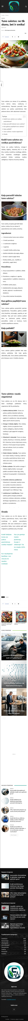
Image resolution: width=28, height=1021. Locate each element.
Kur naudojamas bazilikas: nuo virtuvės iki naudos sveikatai (7, 559)
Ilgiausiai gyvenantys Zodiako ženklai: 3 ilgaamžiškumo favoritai (17, 926)
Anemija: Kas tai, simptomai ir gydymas (20, 624)
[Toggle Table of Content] (23, 116)
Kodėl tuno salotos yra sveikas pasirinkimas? (13, 120)
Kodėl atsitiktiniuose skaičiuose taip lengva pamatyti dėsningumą (16, 801)
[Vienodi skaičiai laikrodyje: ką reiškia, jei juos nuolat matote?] (5, 916)
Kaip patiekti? (8, 129)
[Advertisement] (14, 84)
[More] (18, 36)
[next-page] (5, 718)
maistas (7, 597)
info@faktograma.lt (11, 999)
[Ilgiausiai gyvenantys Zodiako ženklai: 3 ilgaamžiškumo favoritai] (5, 925)
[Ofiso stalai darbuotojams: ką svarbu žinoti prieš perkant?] (14, 702)
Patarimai (14, 652)
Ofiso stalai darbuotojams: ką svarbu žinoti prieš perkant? (18, 895)
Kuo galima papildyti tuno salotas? (14, 126)
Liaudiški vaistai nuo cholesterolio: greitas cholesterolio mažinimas (17, 908)
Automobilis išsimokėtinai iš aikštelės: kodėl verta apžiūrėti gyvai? (18, 792)
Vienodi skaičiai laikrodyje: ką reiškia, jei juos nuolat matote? (18, 917)
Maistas (7, 15)
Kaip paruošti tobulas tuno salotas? (14, 124)
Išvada (5, 134)
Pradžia (3, 15)
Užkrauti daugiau (14, 835)
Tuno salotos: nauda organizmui (13, 131)
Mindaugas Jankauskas (10, 30)
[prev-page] (2, 718)
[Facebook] (14, 1009)
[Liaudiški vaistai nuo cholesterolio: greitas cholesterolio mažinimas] (5, 908)
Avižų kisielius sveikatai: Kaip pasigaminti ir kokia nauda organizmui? (6, 624)
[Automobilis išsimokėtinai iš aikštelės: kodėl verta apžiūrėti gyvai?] (14, 646)
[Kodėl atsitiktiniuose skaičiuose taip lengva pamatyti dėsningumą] (14, 674)
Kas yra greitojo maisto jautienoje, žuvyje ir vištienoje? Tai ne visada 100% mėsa (19, 542)
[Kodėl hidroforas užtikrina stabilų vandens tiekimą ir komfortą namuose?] (5, 819)
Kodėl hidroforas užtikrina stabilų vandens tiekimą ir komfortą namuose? (17, 820)
